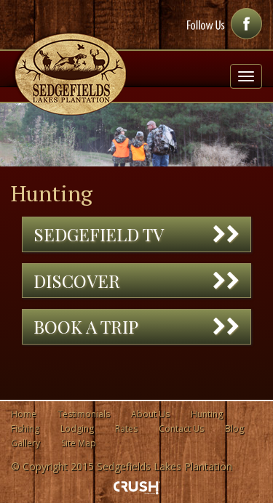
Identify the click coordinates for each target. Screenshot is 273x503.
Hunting (207, 414)
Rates (126, 428)
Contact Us (181, 428)
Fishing (25, 428)
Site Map (78, 443)
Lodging (77, 428)
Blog (234, 428)
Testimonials (84, 414)
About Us (150, 414)
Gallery (25, 443)
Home (23, 414)
